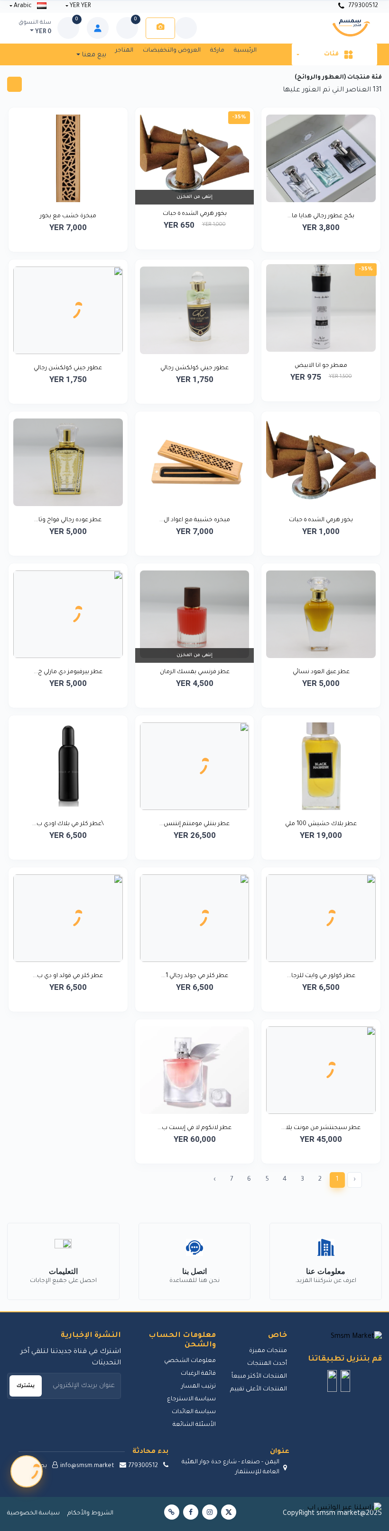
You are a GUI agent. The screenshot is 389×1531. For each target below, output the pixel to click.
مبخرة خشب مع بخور (68, 216)
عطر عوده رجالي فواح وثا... (68, 520)
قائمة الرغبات (198, 1374)
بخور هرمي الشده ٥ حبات (195, 214)
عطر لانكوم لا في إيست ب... (194, 1128)
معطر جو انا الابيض (321, 366)
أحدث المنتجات (267, 1364)
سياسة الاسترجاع (191, 1399)
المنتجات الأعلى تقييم (258, 1389)
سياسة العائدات (194, 1412)
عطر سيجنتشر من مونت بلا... (321, 1128)
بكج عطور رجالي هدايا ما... (320, 216)
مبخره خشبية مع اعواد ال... (194, 520)
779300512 (362, 6)
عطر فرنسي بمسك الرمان (195, 672)
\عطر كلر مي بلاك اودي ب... (68, 824)
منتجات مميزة (268, 1351)
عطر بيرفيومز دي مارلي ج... (68, 672)
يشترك (26, 1386)
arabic (22, 6)
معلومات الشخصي (190, 1361)
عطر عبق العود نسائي (321, 672)
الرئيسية (245, 50)
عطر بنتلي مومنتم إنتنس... (194, 824)
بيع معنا (93, 55)
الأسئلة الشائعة (194, 1425)
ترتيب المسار (198, 1386)
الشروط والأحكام (90, 1513)
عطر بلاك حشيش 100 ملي (321, 824)
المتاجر (124, 50)
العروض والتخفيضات (172, 50)
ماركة (217, 50)
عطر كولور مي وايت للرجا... (321, 976)
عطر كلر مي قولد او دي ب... (68, 976)
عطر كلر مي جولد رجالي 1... (194, 976)
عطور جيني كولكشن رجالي (194, 368)
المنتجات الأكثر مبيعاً (259, 1376)
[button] (345, 1381)
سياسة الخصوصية (33, 1513)
